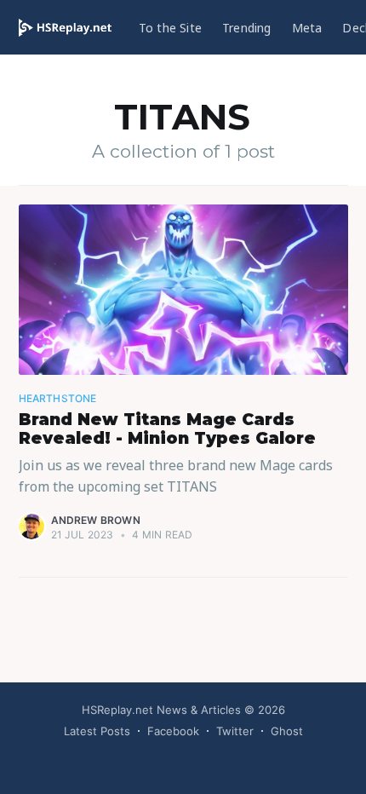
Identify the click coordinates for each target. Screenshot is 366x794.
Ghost (287, 731)
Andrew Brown (95, 520)
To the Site (170, 28)
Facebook (173, 731)
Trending (247, 28)
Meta (307, 28)
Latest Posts (97, 731)
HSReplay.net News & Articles (161, 709)
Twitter (235, 731)
